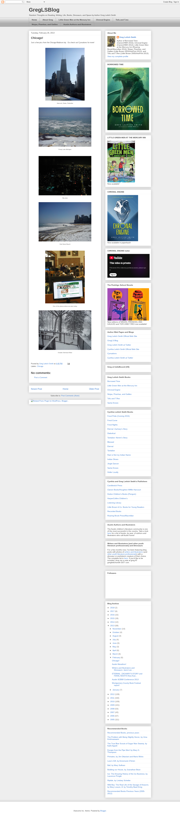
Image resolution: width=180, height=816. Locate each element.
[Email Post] (68, 364)
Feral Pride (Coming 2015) (118, 416)
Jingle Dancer (113, 464)
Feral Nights (112, 425)
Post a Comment (40, 377)
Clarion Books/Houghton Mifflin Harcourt (124, 490)
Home (34, 20)
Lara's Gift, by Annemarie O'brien (121, 761)
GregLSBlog (44, 10)
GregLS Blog (112, 340)
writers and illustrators (134, 552)
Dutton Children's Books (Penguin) (121, 494)
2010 (112, 701)
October (116, 632)
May (115, 647)
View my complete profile (117, 56)
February (117, 657)
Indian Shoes (112, 459)
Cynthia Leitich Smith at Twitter (120, 358)
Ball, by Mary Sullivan (116, 765)
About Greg (48, 20)
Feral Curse (112, 420)
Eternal (110, 446)
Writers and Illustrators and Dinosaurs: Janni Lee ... (123, 669)
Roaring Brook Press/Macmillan (120, 516)
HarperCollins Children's (117, 498)
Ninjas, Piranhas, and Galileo (45, 24)
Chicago (40, 366)
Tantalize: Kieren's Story (117, 438)
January (116, 690)
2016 (112, 615)
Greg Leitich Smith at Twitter (119, 345)
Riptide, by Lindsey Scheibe (118, 780)
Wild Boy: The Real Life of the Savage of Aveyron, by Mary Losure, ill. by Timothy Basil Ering (128, 786)
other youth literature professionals (121, 554)
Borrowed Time (113, 381)
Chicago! (115, 661)
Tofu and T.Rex (113, 398)
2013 (112, 626)
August (116, 636)
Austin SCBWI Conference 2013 (125, 679)
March (115, 654)
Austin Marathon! (119, 664)
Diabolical (111, 433)
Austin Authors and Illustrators (77, 24)
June (115, 643)
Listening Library (114, 503)
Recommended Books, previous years (123, 733)
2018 (112, 608)
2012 (112, 694)
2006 (112, 716)
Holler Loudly (112, 472)
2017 (112, 611)
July (114, 639)
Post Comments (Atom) (70, 396)
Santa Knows (112, 403)
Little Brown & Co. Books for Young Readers (125, 507)
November (117, 629)
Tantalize (111, 451)
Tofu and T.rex (122, 20)
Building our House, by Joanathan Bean (123, 770)
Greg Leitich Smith (127, 37)
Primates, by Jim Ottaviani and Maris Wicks (125, 757)
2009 (112, 705)
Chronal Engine (103, 20)
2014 (112, 622)
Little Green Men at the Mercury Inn (74, 20)
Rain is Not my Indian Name (119, 455)
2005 (112, 719)
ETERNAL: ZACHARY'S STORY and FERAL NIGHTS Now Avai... (127, 675)
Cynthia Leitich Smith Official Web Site (123, 349)
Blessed (110, 442)
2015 (112, 618)
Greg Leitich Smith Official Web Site (122, 336)
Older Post (94, 389)
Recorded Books (114, 511)
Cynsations (112, 353)
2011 (112, 698)
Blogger (103, 811)
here (109, 533)
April (115, 650)
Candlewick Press (114, 485)
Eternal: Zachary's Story (117, 429)
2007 (112, 712)
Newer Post (36, 389)
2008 (112, 709)
